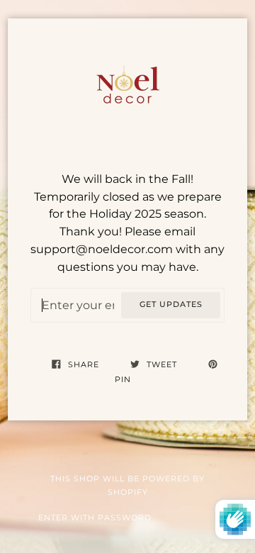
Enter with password (95, 518)
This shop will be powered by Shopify (127, 485)
